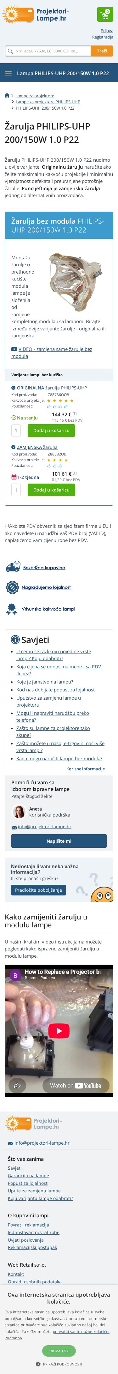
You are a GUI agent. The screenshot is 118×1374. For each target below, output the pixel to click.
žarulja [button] (37, 447)
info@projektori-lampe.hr (44, 826)
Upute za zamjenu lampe (34, 1191)
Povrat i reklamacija (28, 1225)
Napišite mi (59, 841)
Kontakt (16, 1274)
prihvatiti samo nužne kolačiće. (81, 1331)
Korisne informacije (85, 769)
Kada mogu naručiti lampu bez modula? (59, 758)
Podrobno (13, 1337)
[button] (59, 1364)
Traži (102, 51)
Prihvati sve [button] (59, 1350)
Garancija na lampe (28, 1175)
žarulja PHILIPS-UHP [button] (52, 388)
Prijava (107, 30)
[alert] (59, 1329)
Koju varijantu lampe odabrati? (40, 1198)
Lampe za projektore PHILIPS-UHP (48, 102)
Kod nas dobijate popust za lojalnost (55, 689)
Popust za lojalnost (28, 1183)
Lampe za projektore (34, 96)
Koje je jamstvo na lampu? (44, 681)
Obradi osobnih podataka (35, 1282)
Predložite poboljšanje (38, 890)
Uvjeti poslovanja (26, 1240)
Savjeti (15, 1168)
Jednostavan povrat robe (33, 1232)
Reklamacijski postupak (32, 1247)
